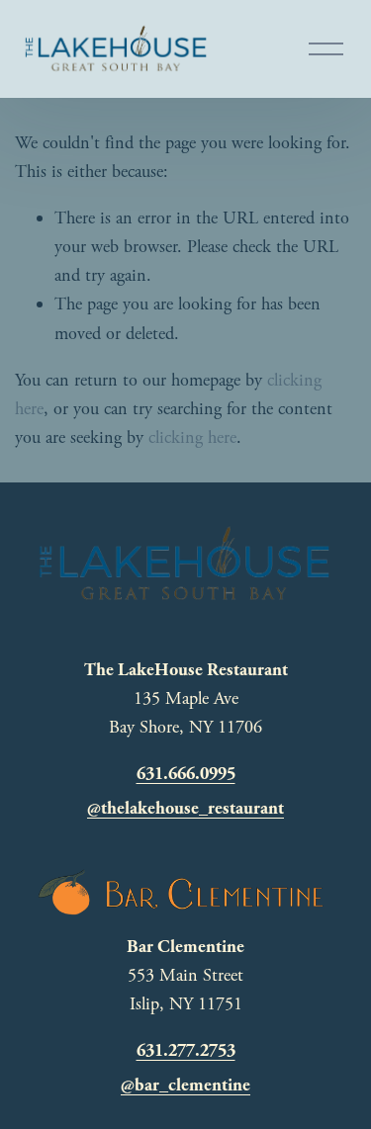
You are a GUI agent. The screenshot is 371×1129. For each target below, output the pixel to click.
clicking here (192, 437)
